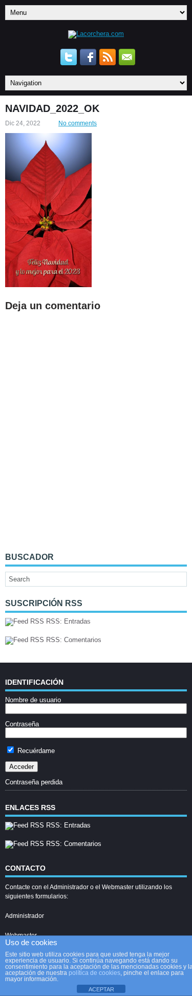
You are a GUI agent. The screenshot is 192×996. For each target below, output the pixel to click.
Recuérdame (35, 751)
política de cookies (94, 972)
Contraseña (22, 724)
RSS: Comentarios (72, 640)
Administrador (24, 915)
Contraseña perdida (33, 782)
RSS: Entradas (67, 621)
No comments (77, 123)
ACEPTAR (101, 989)
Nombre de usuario (33, 700)
